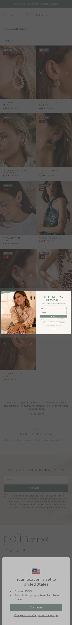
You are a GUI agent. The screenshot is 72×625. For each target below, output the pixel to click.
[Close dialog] (69, 292)
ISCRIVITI (53, 316)
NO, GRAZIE (53, 328)
